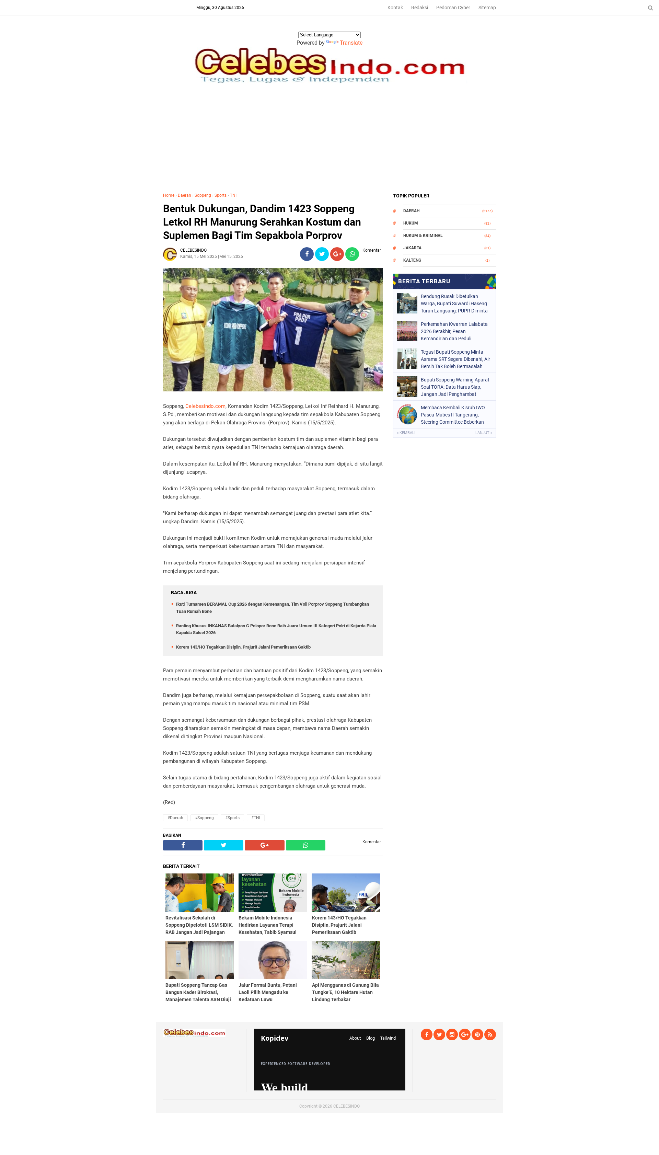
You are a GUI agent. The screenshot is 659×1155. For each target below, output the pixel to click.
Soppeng (203, 195)
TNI (233, 195)
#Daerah (175, 817)
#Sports (232, 817)
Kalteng (412, 260)
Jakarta (412, 247)
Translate (351, 42)
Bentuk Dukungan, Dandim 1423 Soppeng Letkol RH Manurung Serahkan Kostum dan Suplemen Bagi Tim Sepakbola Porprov (262, 222)
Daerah (184, 195)
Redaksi (419, 7)
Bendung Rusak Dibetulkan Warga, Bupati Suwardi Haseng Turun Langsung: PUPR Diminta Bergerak (454, 303)
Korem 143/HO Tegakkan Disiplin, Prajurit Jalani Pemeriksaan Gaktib (243, 647)
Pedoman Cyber (453, 7)
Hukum (410, 223)
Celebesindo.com (205, 406)
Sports (221, 195)
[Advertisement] (329, 141)
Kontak (395, 7)
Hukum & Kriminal (423, 235)
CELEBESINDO (346, 1106)
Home (168, 195)
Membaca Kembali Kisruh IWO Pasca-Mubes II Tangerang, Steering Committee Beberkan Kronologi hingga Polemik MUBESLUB (453, 415)
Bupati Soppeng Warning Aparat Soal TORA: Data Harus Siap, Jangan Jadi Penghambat (455, 387)
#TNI (255, 817)
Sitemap (487, 7)
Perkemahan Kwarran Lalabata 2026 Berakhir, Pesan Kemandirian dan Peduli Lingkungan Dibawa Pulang (454, 331)
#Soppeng (204, 817)
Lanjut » (483, 433)
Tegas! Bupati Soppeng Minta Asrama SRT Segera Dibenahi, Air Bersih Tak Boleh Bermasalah (455, 359)
